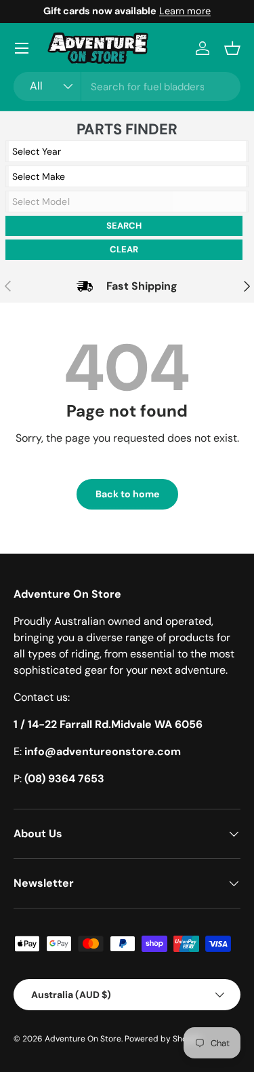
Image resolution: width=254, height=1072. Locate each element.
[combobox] (127, 86)
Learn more (185, 11)
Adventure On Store (83, 1038)
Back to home (127, 494)
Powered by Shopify (163, 1038)
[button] (232, 48)
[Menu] (22, 48)
